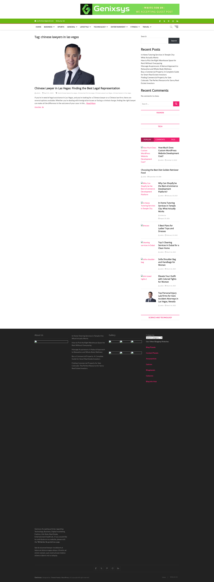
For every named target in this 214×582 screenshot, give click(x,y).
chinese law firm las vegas (86, 93)
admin (38, 93)
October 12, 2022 (171, 160)
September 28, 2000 (155, 176)
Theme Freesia (55, 577)
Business (48, 27)
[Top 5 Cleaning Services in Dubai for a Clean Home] (148, 242)
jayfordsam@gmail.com (45, 21)
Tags (173, 140)
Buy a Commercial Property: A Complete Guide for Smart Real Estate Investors (87, 357)
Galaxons (149, 376)
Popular (147, 140)
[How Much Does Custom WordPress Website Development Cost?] (148, 147)
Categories (150, 335)
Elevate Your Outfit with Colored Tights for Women (167, 279)
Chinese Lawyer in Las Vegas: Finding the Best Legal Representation (77, 88)
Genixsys (38, 577)
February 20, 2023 (171, 195)
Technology (100, 27)
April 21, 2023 (49, 93)
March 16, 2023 (171, 252)
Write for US (60, 21)
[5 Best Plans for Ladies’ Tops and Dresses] (145, 225)
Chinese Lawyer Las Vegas (103, 93)
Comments (160, 140)
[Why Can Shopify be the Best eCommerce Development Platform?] (148, 183)
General (71, 27)
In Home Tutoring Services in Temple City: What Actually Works (167, 207)
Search (144, 36)
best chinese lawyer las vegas (67, 93)
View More (42, 107)
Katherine (163, 215)
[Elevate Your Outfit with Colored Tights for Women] (148, 276)
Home (38, 27)
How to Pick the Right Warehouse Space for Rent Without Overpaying (88, 344)
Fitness (134, 27)
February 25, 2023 (171, 235)
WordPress (65, 577)
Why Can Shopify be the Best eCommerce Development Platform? (168, 187)
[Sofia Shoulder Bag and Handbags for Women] (148, 259)
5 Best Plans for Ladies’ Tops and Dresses (166, 228)
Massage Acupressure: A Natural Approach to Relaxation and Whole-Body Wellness (88, 350)
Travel (146, 27)
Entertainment (118, 27)
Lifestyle (84, 27)
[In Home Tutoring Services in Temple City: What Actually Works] (148, 203)
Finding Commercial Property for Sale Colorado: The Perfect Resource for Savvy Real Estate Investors (160, 80)
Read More (90, 103)
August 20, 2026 (165, 218)
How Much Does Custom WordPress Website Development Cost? (168, 152)
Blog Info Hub (151, 381)
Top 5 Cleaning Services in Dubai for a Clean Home (168, 245)
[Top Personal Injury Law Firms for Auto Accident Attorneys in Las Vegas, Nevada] (148, 293)
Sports (61, 27)
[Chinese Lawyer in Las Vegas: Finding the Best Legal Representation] (85, 64)
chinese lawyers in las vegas (122, 93)
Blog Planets (151, 347)
